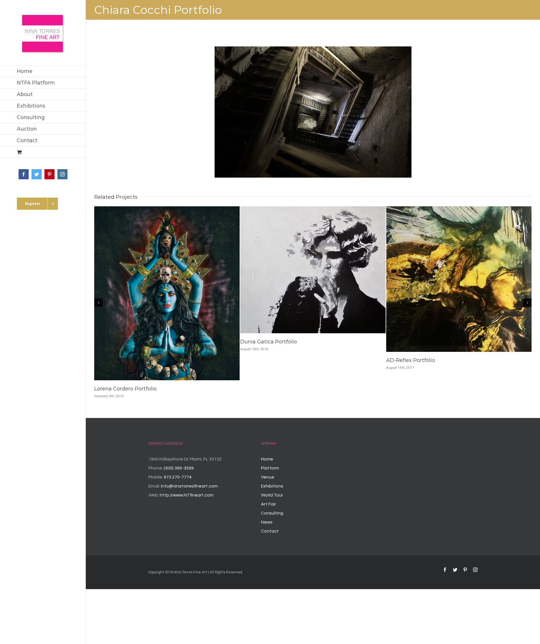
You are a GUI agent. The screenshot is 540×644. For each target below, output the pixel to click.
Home (267, 459)
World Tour (272, 495)
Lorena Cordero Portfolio (125, 389)
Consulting (272, 513)
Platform (270, 468)
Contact (270, 531)
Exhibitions (272, 486)
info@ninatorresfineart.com (189, 486)
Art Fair (268, 504)
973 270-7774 (178, 477)
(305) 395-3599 (179, 468)
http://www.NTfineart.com (186, 495)
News (267, 522)
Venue (267, 477)
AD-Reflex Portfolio (410, 360)
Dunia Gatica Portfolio (268, 342)
